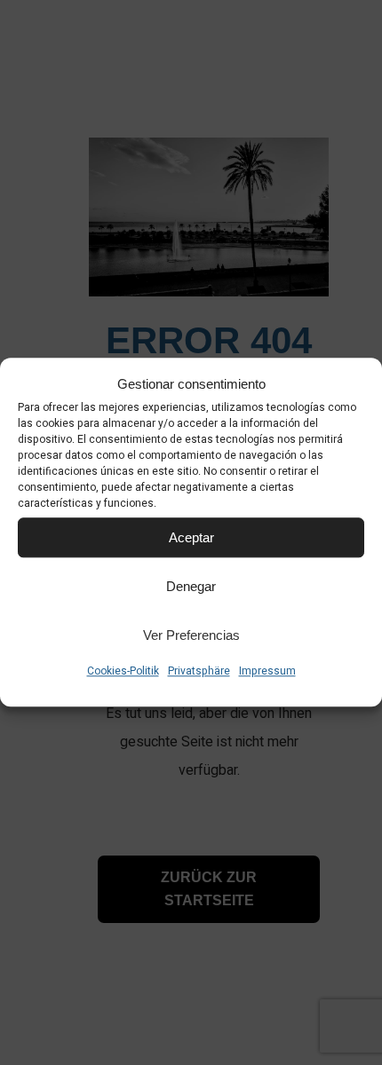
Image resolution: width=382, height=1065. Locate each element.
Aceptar (191, 537)
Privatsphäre (199, 671)
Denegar (191, 586)
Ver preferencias (191, 635)
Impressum (267, 671)
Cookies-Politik (123, 671)
